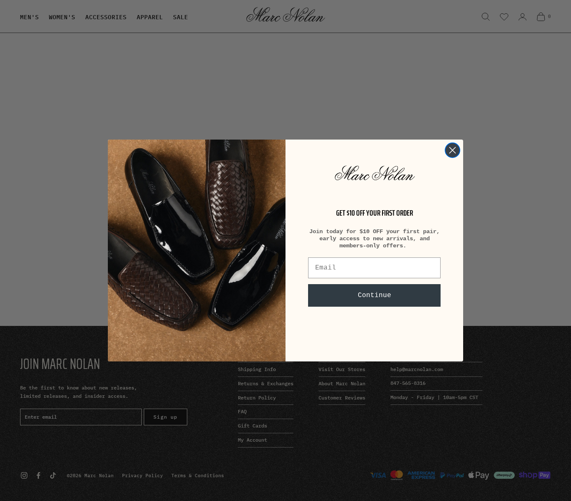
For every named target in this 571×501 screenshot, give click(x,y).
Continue (374, 295)
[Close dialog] (452, 150)
